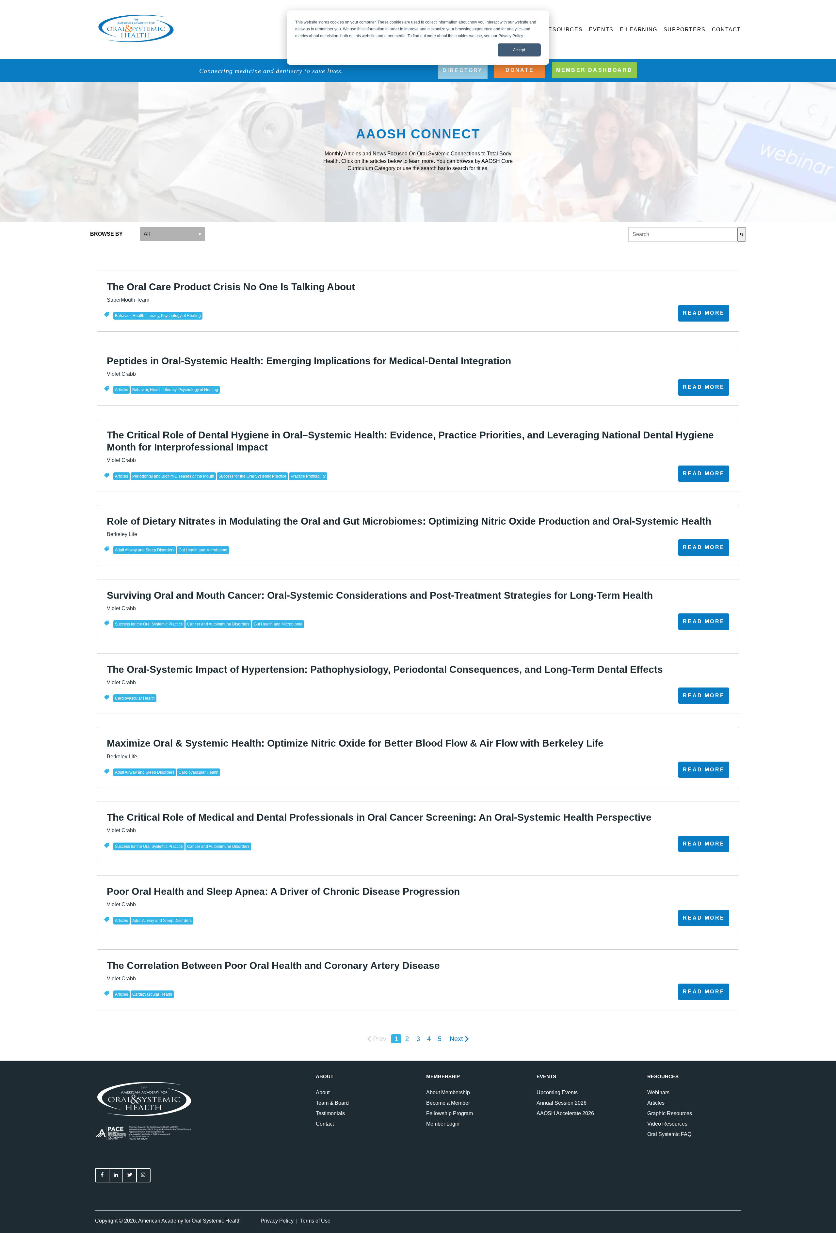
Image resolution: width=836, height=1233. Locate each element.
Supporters (685, 29)
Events (601, 29)
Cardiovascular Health (135, 698)
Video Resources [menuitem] (667, 1124)
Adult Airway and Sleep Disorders (144, 550)
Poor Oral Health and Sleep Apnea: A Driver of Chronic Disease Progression (283, 891)
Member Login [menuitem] (442, 1124)
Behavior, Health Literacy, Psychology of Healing (158, 315)
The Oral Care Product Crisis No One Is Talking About (231, 286)
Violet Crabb (121, 374)
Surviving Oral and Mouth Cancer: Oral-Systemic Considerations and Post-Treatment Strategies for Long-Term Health (380, 595)
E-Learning (638, 29)
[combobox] (682, 234)
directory (462, 70)
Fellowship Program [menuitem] (449, 1113)
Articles (121, 389)
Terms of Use (315, 1221)
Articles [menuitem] (656, 1103)
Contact (726, 29)
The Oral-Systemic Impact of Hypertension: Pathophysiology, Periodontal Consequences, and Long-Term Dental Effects (385, 669)
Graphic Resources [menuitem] (669, 1113)
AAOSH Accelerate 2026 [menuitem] (565, 1113)
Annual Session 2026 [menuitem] (562, 1103)
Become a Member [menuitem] (448, 1103)
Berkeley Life (122, 534)
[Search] (741, 234)
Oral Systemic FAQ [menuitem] (669, 1134)
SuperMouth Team (128, 300)
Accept (519, 50)
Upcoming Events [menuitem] (557, 1092)
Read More (704, 313)
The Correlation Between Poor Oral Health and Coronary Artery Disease (273, 965)
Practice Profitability (308, 476)
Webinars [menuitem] (658, 1092)
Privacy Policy (277, 1221)
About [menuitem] (323, 1092)
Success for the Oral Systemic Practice (252, 476)
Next (456, 1038)
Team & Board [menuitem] (332, 1103)
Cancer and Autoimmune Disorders (218, 624)
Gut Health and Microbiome (203, 550)
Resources (563, 29)
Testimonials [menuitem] (330, 1113)
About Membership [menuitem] (448, 1092)
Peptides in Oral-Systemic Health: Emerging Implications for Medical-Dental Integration (309, 361)
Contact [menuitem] (325, 1124)
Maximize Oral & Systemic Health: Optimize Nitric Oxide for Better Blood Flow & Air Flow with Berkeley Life (355, 743)
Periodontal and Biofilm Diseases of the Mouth (173, 476)
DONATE (520, 70)
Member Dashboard (594, 70)
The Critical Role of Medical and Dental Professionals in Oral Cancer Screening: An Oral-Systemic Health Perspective (379, 817)
